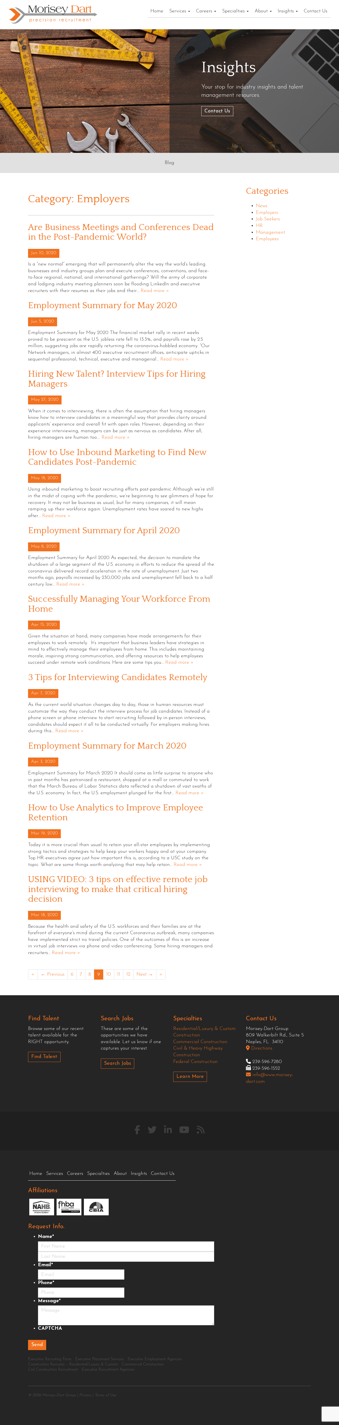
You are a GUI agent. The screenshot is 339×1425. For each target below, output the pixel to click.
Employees (267, 238)
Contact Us (315, 11)
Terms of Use (105, 1395)
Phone (46, 1282)
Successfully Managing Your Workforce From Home (119, 604)
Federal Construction (195, 1061)
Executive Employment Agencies (155, 1359)
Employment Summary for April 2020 (104, 530)
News (261, 205)
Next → (144, 974)
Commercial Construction (200, 1041)
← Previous (53, 974)
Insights (286, 11)
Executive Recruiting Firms (49, 1359)
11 (118, 974)
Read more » (155, 290)
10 (108, 974)
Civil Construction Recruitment (53, 1370)
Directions (261, 1048)
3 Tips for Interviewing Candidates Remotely (117, 677)
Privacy (85, 1395)
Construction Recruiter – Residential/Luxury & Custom (73, 1364)
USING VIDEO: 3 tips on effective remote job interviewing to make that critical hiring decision (118, 889)
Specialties (234, 11)
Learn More (190, 1076)
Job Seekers (268, 219)
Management (270, 232)
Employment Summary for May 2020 (102, 305)
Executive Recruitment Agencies (108, 1370)
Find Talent (44, 1056)
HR (259, 225)
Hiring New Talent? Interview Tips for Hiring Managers (116, 379)
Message (49, 1300)
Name (46, 1236)
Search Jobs (117, 1063)
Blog (169, 162)
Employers (267, 212)
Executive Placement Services (99, 1359)
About (262, 11)
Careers (205, 11)
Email (45, 1264)
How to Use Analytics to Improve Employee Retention (115, 813)
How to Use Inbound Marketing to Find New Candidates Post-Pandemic (117, 457)
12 (128, 974)
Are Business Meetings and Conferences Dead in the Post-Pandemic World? (121, 232)
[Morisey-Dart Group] (53, 13)
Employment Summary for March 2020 (107, 746)
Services (178, 11)
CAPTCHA (50, 1328)
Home (156, 11)
